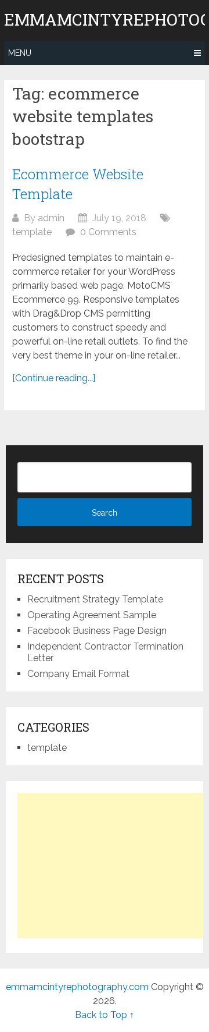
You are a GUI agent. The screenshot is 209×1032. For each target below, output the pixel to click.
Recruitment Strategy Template (95, 599)
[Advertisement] (113, 865)
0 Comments (108, 231)
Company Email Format (78, 673)
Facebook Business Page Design (97, 630)
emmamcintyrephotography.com (77, 986)
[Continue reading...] (53, 378)
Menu (19, 53)
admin (51, 218)
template (32, 231)
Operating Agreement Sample (91, 614)
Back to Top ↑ (104, 1014)
